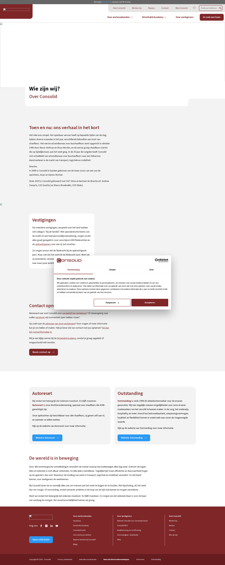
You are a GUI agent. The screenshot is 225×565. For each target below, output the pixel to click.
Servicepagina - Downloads (127, 535)
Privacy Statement (65, 559)
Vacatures (77, 521)
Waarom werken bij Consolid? (84, 539)
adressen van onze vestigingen (60, 323)
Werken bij (136, 8)
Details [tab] (112, 270)
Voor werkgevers (184, 17)
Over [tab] (151, 270)
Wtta (119, 539)
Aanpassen (111, 302)
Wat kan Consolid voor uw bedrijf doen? (132, 521)
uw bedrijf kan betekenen (74, 313)
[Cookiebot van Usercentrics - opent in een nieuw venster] (156, 261)
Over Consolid (119, 8)
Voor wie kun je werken (82, 535)
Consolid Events (79, 530)
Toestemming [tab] (73, 270)
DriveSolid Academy (152, 17)
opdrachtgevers (43, 244)
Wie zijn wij (173, 535)
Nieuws (151, 8)
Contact (165, 8)
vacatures (40, 317)
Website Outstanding (132, 437)
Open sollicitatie (41, 539)
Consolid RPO (122, 525)
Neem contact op (41, 352)
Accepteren (150, 302)
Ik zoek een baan (211, 17)
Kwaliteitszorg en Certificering (129, 530)
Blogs (75, 544)
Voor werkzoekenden (118, 17)
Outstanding (156, 559)
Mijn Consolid (182, 8)
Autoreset (140, 559)
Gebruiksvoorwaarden (87, 559)
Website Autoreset (45, 437)
